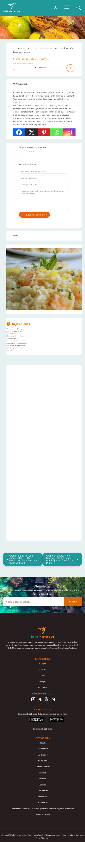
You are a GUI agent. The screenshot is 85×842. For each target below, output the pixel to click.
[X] (31, 132)
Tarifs (42, 675)
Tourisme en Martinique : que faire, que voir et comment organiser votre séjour (42, 809)
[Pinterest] (44, 132)
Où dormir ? (42, 755)
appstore (32, 718)
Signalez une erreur (52, 835)
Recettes (42, 773)
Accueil (15, 49)
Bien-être (42, 785)
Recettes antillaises (48, 49)
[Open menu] (67, 7)
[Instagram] (69, 132)
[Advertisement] (44, 392)
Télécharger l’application (42, 729)
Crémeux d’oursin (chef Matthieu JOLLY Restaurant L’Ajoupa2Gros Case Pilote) (59, 559)
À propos (42, 663)
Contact (43, 669)
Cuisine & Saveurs (35, 49)
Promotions (42, 797)
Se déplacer (42, 761)
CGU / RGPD (42, 687)
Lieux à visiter (42, 791)
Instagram (52, 700)
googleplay (53, 718)
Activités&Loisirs (42, 767)
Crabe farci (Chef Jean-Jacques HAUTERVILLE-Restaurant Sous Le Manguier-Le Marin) (23, 559)
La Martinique (23, 49)
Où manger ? (43, 749)
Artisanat (42, 779)
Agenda (42, 743)
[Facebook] (19, 132)
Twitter (39, 700)
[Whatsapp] (56, 132)
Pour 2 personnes (42, 67)
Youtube (46, 700)
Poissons (59, 49)
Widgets (42, 681)
